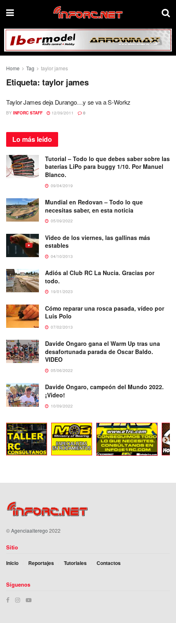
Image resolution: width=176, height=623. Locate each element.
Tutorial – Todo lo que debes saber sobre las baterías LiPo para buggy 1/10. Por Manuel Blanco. (107, 167)
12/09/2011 (62, 113)
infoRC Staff (28, 113)
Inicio (12, 563)
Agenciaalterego (29, 530)
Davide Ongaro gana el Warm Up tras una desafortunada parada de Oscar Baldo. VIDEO (102, 351)
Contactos (109, 563)
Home (13, 68)
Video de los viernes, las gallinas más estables (97, 241)
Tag (30, 68)
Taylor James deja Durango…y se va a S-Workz (68, 102)
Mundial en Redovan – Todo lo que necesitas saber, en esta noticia (94, 206)
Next (166, 440)
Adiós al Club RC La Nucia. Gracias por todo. (99, 277)
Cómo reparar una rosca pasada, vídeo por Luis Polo (104, 312)
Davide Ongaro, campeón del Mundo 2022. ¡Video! (104, 391)
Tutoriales (75, 563)
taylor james (54, 68)
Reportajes (41, 563)
